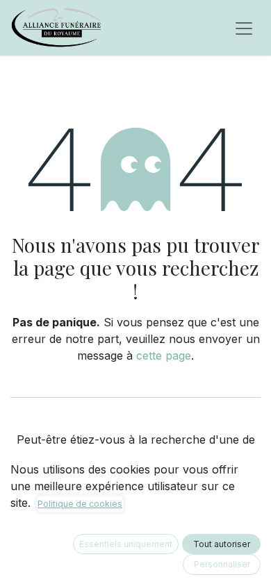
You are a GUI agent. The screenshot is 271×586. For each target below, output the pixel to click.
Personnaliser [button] (222, 564)
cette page (163, 355)
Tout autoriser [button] (221, 544)
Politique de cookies (80, 504)
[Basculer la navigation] (244, 27)
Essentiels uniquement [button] (125, 544)
